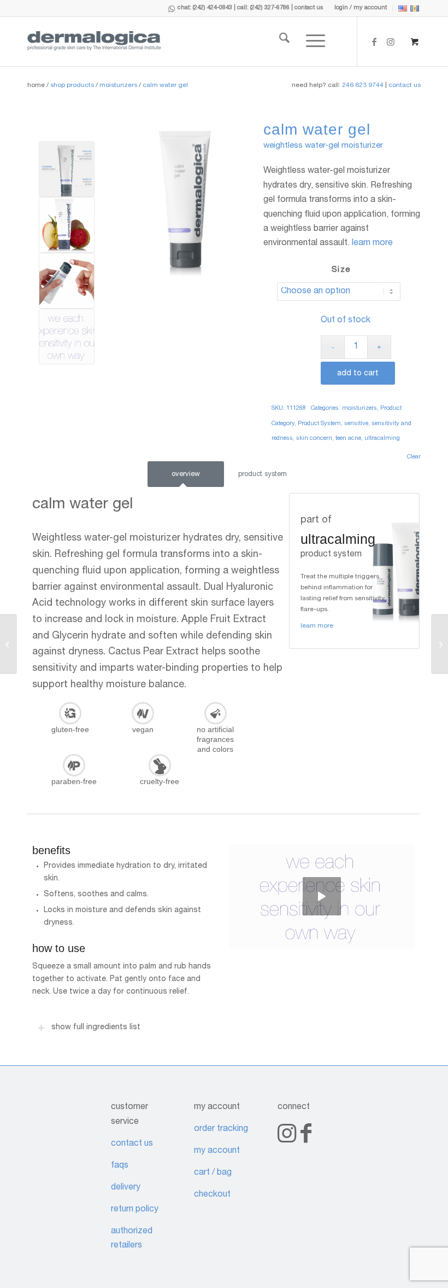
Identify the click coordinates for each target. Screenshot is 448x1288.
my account (217, 1151)
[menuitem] (361, 8)
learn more (372, 243)
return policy (134, 1209)
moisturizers (118, 85)
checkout (212, 1195)
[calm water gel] (184, 203)
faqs (119, 1166)
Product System (319, 424)
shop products (72, 85)
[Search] (276, 41)
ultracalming (382, 439)
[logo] (94, 41)
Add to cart (358, 374)
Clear (414, 457)
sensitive (356, 424)
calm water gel (165, 85)
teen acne (348, 439)
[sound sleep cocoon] (8, 644)
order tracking (221, 1129)
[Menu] (307, 41)
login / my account (360, 8)
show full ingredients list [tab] (95, 1027)
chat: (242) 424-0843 (205, 8)
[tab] (186, 474)
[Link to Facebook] (374, 41)
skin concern (314, 439)
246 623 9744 (363, 85)
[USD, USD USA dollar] (402, 10)
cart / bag (213, 1173)
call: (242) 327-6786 (263, 8)
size (341, 270)
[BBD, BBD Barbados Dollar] (414, 10)
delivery (125, 1187)
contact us (308, 8)
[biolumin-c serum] (439, 644)
